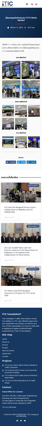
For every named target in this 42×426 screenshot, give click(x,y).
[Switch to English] (32, 4)
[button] (27, 4)
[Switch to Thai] (36, 4)
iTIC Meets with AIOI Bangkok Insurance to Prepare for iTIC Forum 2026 (19, 293)
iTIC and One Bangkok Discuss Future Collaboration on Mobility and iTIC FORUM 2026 (20, 209)
